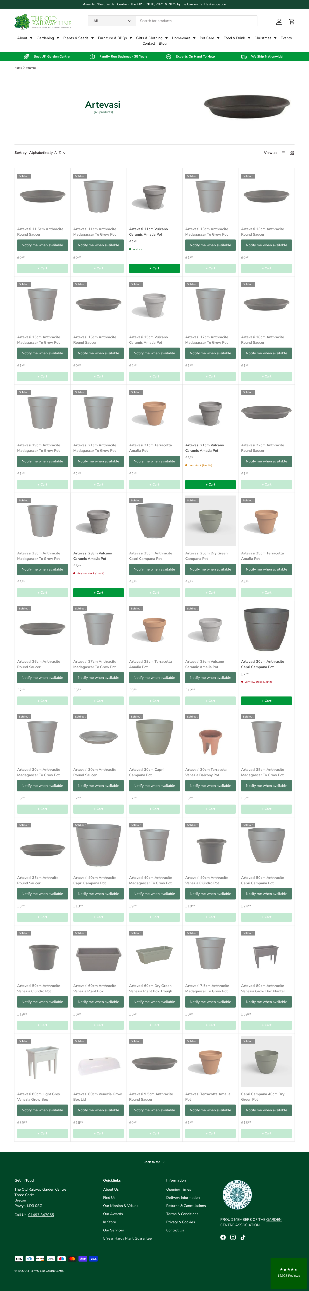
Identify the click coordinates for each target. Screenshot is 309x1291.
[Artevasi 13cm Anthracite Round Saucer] (266, 196)
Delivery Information (183, 1197)
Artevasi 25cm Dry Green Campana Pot (206, 556)
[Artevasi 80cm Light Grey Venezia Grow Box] (42, 1061)
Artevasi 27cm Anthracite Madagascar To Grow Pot (94, 664)
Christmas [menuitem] (262, 38)
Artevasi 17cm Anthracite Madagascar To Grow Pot (206, 340)
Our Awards (113, 1213)
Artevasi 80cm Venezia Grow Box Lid (97, 1097)
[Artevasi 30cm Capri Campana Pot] (154, 737)
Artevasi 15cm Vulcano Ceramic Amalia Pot (148, 340)
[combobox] (172, 21)
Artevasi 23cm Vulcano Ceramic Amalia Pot (92, 556)
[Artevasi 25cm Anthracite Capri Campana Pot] (154, 521)
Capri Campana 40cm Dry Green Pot (262, 1097)
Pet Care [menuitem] (207, 38)
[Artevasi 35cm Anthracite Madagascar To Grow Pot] (266, 737)
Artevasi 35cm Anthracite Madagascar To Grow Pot (262, 772)
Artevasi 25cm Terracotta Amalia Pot (262, 556)
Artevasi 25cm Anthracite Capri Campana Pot (150, 556)
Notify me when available (42, 245)
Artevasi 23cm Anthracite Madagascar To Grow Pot (38, 556)
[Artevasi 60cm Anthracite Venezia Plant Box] (98, 953)
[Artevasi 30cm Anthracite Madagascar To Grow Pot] (42, 737)
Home (18, 67)
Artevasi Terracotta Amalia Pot (208, 1097)
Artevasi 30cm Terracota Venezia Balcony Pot (206, 772)
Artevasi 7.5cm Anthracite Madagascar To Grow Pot (207, 988)
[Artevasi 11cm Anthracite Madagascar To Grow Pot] (98, 196)
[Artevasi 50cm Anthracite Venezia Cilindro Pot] (42, 953)
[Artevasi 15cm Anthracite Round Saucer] (98, 304)
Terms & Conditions (182, 1213)
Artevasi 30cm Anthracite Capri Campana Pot (262, 664)
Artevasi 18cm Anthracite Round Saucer (262, 340)
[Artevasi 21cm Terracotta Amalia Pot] (154, 412)
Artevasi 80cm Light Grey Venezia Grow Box (38, 1097)
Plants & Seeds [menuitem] (75, 38)
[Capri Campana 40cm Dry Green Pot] (266, 1061)
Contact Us (175, 1230)
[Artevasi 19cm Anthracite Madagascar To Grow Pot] (42, 412)
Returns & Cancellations (186, 1205)
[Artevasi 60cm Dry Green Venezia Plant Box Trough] (154, 953)
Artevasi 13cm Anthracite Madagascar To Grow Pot (206, 232)
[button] (292, 22)
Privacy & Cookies (180, 1222)
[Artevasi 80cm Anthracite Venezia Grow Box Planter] (266, 953)
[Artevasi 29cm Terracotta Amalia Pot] (154, 629)
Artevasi (31, 67)
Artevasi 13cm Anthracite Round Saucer (262, 232)
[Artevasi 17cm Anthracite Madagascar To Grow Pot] (210, 304)
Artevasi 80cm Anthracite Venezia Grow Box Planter (263, 988)
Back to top (152, 1162)
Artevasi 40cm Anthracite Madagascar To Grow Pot (150, 880)
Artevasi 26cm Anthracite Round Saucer (38, 664)
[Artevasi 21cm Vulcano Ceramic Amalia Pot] (210, 412)
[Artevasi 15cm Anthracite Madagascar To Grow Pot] (42, 304)
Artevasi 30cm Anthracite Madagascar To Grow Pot (38, 772)
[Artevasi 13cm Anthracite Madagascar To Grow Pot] (210, 196)
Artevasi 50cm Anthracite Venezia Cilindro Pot (38, 988)
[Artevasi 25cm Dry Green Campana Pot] (210, 521)
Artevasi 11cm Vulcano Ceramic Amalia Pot (148, 232)
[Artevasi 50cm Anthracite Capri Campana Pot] (266, 845)
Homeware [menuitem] (181, 38)
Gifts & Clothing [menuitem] (149, 38)
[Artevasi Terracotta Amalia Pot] (210, 1061)
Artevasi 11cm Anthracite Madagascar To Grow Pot (94, 232)
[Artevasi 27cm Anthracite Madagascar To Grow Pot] (98, 629)
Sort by (20, 152)
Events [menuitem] (286, 38)
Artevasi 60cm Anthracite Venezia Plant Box (94, 988)
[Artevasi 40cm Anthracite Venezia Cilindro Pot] (210, 845)
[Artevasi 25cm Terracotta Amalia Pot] (266, 521)
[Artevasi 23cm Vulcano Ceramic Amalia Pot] (98, 521)
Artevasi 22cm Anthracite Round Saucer (262, 448)
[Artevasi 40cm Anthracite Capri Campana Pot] (98, 845)
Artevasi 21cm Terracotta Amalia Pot (150, 448)
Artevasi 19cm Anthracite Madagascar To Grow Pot (38, 448)
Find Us (109, 1197)
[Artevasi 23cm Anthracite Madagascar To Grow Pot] (42, 521)
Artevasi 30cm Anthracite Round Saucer (94, 772)
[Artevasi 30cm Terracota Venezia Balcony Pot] (210, 737)
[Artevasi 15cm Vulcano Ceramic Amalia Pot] (154, 304)
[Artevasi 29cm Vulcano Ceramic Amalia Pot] (210, 629)
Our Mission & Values (120, 1205)
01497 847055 (41, 1214)
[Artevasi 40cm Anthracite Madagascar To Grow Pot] (154, 845)
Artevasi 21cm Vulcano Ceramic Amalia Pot (204, 448)
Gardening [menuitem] (45, 38)
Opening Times (178, 1189)
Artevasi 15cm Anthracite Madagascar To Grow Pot (38, 340)
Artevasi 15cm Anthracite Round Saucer (94, 340)
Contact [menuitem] (149, 43)
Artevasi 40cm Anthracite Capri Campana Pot (94, 880)
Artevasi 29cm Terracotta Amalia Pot (150, 664)
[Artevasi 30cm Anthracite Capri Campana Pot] (266, 629)
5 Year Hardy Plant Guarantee (127, 1238)
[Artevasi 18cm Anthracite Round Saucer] (266, 304)
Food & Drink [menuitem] (234, 38)
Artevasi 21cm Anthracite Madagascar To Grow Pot (94, 448)
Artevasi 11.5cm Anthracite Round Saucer (40, 232)
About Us (111, 1189)
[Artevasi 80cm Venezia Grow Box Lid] (98, 1061)
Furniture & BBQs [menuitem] (112, 38)
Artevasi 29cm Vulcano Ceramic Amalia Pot (204, 664)
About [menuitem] (22, 38)
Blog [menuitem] (162, 43)
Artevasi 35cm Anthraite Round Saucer (37, 880)
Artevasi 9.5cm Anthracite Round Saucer (151, 1097)
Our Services (113, 1230)
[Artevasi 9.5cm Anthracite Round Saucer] (154, 1061)
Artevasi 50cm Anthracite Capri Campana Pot (262, 880)
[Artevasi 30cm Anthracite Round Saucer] (98, 737)
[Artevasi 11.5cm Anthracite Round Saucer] (42, 196)
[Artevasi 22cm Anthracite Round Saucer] (266, 412)
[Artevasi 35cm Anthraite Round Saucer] (42, 845)
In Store (109, 1222)
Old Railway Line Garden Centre (43, 1271)
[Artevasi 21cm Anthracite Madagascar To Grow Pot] (98, 412)
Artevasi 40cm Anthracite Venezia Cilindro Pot (206, 880)
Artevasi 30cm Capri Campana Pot (146, 772)
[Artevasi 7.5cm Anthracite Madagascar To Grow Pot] (210, 953)
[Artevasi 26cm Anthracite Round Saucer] (42, 629)
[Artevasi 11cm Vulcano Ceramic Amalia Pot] (154, 196)
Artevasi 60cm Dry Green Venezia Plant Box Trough (150, 988)
